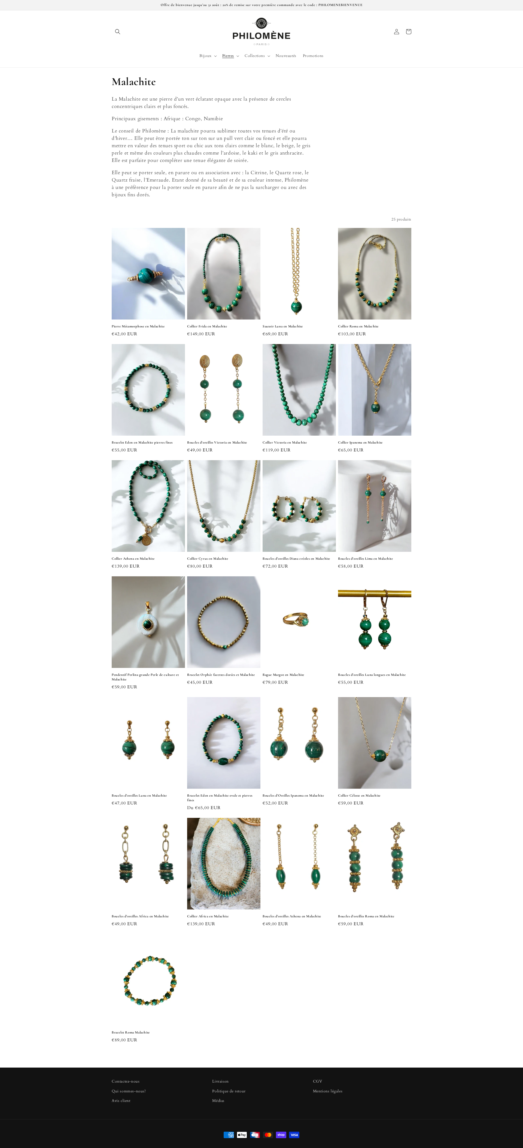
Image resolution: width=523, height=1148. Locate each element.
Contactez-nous (125, 1081)
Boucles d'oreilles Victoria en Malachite (217, 442)
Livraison (220, 1081)
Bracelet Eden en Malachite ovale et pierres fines (220, 797)
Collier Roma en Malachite (358, 326)
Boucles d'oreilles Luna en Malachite (139, 795)
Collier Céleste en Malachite (359, 795)
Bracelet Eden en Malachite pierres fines (142, 442)
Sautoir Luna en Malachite (283, 326)
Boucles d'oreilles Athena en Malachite (292, 916)
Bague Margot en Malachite (283, 675)
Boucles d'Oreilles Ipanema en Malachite (293, 795)
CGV (317, 1081)
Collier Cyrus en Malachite (207, 558)
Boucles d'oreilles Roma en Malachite (366, 916)
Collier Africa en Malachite (208, 916)
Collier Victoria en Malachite (285, 442)
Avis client (121, 1100)
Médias (218, 1100)
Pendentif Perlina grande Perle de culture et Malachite (145, 677)
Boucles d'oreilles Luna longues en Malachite (372, 675)
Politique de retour (228, 1091)
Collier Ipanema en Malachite (360, 442)
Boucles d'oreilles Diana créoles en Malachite (296, 558)
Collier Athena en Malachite (133, 558)
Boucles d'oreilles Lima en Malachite (365, 558)
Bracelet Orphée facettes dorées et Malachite (221, 675)
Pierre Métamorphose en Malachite (138, 326)
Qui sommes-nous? (129, 1091)
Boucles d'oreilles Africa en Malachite (140, 916)
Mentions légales (328, 1091)
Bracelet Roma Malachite (131, 1032)
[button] (118, 32)
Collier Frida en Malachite (207, 326)
